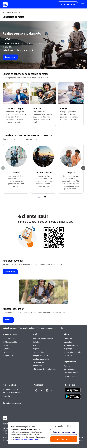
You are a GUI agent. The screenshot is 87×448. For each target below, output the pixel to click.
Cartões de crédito (10, 342)
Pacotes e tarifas (70, 376)
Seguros (6, 349)
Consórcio (6, 345)
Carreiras (36, 345)
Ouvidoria (6, 392)
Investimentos (8, 352)
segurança (68, 349)
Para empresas (69, 369)
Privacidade (37, 366)
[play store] (73, 396)
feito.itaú (36, 342)
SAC (4, 389)
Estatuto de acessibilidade (46, 369)
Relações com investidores (43, 338)
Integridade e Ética (40, 355)
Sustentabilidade (39, 352)
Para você (68, 366)
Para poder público (71, 373)
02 (45, 197)
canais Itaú (68, 342)
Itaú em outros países (12, 403)
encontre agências (71, 345)
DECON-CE (68, 355)
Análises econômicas (41, 359)
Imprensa (36, 349)
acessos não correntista (73, 352)
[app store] (73, 390)
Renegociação (8, 355)
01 (39, 197)
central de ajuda (70, 338)
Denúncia (6, 396)
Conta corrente (8, 338)
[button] (68, 4)
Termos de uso (38, 362)
